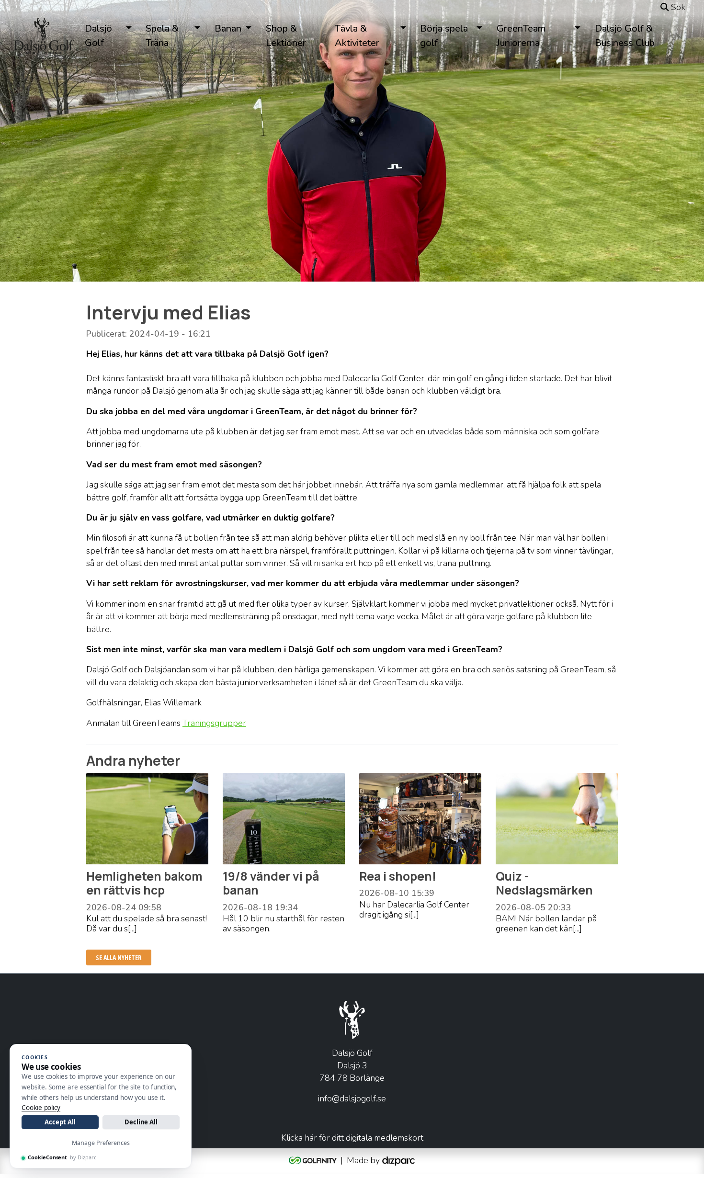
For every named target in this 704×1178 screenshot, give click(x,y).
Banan (228, 28)
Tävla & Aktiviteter (357, 35)
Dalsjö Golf (98, 35)
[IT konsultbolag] (398, 1160)
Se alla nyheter (119, 957)
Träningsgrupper (214, 723)
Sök (677, 7)
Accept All (60, 1122)
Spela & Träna (162, 35)
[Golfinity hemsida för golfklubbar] (314, 1160)
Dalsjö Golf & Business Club (625, 35)
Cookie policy (41, 1107)
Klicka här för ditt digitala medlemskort (352, 1138)
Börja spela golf (444, 35)
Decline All (141, 1122)
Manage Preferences (101, 1143)
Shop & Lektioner (286, 35)
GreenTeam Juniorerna (521, 35)
